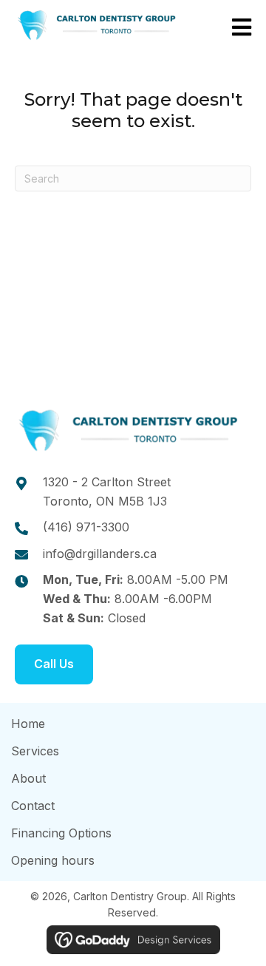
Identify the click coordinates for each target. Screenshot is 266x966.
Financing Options (61, 833)
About (28, 778)
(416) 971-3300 (86, 527)
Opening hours (53, 860)
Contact (33, 805)
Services (35, 751)
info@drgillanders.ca (100, 553)
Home (28, 723)
